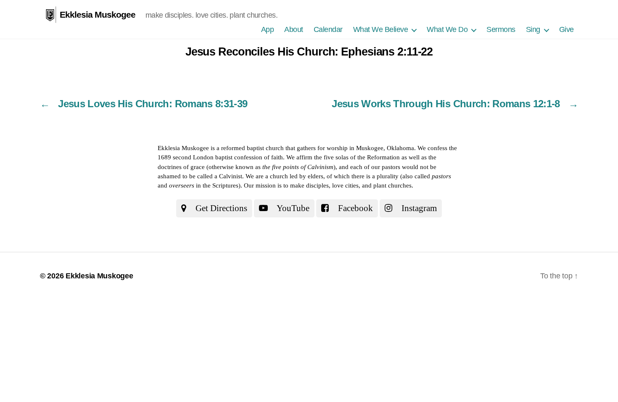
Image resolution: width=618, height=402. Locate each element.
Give (566, 29)
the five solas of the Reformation (357, 157)
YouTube (292, 208)
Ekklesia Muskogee (97, 14)
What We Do (447, 29)
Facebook (354, 208)
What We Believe (380, 29)
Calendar (328, 29)
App (267, 29)
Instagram (418, 208)
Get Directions (220, 208)
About (293, 29)
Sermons (500, 29)
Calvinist (230, 176)
